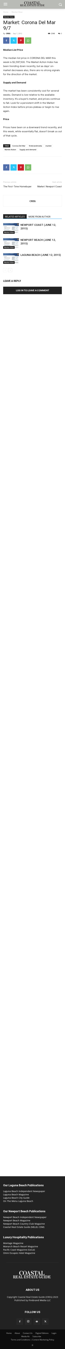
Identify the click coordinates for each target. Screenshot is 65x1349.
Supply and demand (28, 149)
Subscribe (36, 1336)
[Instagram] (28, 1321)
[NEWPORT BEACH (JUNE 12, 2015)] (11, 243)
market (48, 146)
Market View (17, 12)
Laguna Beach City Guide (16, 1197)
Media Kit (25, 1336)
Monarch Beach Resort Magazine (20, 1246)
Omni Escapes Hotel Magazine (19, 1253)
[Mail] (37, 1321)
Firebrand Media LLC (40, 1300)
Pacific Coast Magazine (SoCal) (19, 1249)
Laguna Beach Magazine (16, 1194)
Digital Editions (42, 1333)
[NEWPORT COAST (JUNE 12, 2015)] (11, 228)
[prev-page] (5, 270)
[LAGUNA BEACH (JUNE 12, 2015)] (11, 258)
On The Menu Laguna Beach (18, 1201)
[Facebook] (6, 40)
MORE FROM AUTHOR (39, 216)
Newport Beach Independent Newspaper (25, 1217)
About (17, 1333)
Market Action (10, 149)
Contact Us (27, 1333)
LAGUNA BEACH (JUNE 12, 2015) (41, 254)
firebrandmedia (35, 146)
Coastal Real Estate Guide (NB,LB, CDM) (23, 1227)
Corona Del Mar (18, 146)
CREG (8, 33)
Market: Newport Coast (49, 186)
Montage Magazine (13, 1243)
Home (6, 12)
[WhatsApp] (28, 40)
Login (54, 1333)
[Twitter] (13, 40)
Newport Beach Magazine (16, 1220)
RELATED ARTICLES (15, 216)
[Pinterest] (21, 40)
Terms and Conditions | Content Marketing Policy (32, 1339)
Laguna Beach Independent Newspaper (24, 1191)
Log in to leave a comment (32, 290)
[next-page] (10, 270)
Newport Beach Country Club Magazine (24, 1223)
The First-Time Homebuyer (17, 186)
